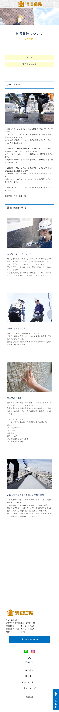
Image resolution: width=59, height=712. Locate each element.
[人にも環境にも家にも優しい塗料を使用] (29, 487)
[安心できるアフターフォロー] (29, 246)
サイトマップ (29, 688)
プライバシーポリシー (29, 682)
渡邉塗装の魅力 (29, 64)
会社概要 (29, 670)
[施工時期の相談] (29, 390)
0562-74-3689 (30, 639)
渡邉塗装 (30, 697)
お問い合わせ (55, 699)
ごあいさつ (29, 57)
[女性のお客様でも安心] (29, 320)
